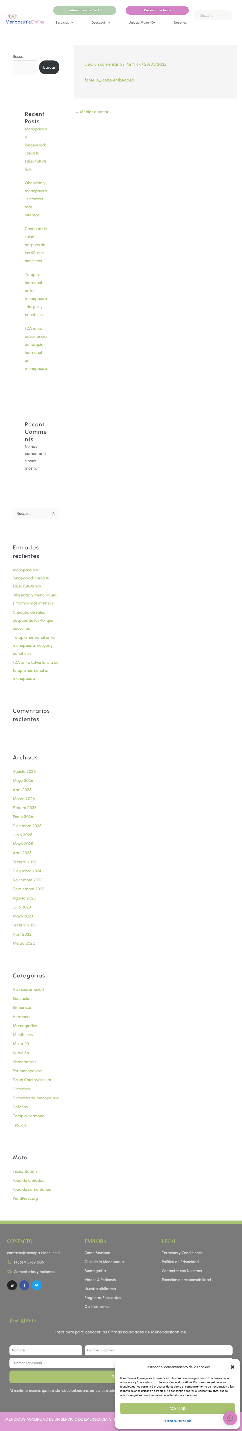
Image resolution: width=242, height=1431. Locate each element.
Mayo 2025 (23, 843)
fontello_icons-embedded (109, 80)
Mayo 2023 (23, 916)
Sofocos (20, 1107)
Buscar (19, 56)
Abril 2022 (22, 934)
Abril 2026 (22, 789)
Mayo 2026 (23, 780)
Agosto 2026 (24, 771)
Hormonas (22, 1016)
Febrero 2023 (24, 925)
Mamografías (25, 1025)
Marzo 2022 (24, 943)
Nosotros (180, 23)
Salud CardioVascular (32, 1079)
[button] (232, 1367)
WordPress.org (25, 1198)
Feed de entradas (28, 1180)
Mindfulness (23, 1034)
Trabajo (20, 1125)
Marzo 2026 (24, 798)
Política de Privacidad (177, 1420)
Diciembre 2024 (27, 871)
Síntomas (21, 1089)
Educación (22, 998)
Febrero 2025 (25, 862)
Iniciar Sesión (25, 1171)
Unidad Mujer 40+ (142, 23)
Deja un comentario (103, 64)
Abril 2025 (22, 852)
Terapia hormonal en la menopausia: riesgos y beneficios (34, 645)
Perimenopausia (27, 1070)
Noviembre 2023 (28, 880)
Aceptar (177, 1408)
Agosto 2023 (24, 898)
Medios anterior (91, 111)
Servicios (62, 23)
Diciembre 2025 (27, 825)
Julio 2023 (22, 907)
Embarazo (22, 1007)
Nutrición (21, 1052)
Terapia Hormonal (29, 1116)
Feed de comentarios (32, 1189)
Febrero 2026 (24, 807)
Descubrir (99, 23)
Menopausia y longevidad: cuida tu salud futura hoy (31, 578)
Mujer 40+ (22, 1043)
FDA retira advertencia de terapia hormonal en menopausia (36, 670)
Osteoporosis (24, 1061)
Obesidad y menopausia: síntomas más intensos (36, 198)
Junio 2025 (22, 834)
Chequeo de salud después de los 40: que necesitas (36, 244)
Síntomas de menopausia (36, 1098)
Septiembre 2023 (28, 889)
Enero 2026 (23, 816)
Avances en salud (28, 989)
